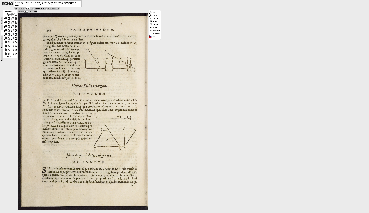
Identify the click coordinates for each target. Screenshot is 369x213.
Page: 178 (14, 42)
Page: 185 (14, 52)
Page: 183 (14, 48)
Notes (1, 46)
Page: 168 (14, 22)
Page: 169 (14, 26)
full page (154, 21)
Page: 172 (14, 32)
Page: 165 (14, 18)
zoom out (155, 15)
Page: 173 (14, 33)
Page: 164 (14, 17)
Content (1, 27)
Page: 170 (14, 29)
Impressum (42, 212)
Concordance (1, 52)
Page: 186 (14, 54)
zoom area (155, 18)
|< (21, 11)
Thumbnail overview (40, 8)
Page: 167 (14, 21)
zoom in (154, 12)
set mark (154, 27)
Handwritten (1, 39)
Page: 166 (14, 20)
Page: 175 (14, 38)
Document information (53, 8)
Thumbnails (1, 20)
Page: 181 (14, 44)
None (1, 59)
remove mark (156, 30)
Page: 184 (14, 50)
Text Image (22, 8)
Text (16, 8)
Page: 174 (14, 36)
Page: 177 (14, 40)
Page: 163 (14, 15)
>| (36, 11)
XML (32, 8)
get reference (156, 33)
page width (155, 24)
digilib (154, 36)
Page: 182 (14, 45)
